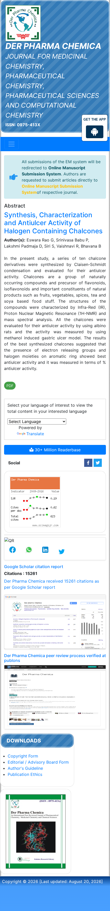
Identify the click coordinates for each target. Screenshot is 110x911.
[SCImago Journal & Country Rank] (35, 501)
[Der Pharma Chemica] (23, 22)
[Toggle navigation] (11, 144)
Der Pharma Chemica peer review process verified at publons (55, 658)
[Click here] (88, 463)
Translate (35, 433)
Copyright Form (23, 756)
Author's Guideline (25, 768)
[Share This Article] (12, 552)
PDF (9, 385)
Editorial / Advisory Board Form (38, 762)
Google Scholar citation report (33, 566)
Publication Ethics (25, 774)
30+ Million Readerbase (57, 449)
